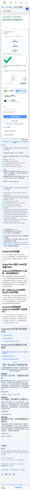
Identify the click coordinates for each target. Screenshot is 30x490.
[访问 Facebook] (6, 474)
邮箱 (4, 106)
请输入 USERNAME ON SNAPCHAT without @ (12, 53)
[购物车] (21, 2)
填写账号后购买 (18, 487)
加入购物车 (15, 120)
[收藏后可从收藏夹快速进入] (27, 9)
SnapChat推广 (8, 7)
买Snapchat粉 (7, 335)
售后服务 (3, 465)
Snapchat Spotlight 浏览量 (11, 341)
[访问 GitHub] (9, 474)
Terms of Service (14, 469)
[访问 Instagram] (2, 474)
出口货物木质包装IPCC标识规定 (10, 359)
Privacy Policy (5, 469)
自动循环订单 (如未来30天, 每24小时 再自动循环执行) (15, 71)
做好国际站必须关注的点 (8, 356)
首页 (2, 7)
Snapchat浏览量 (8, 338)
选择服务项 (5, 33)
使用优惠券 (22, 83)
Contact (22, 469)
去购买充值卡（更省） (15, 101)
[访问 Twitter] (13, 474)
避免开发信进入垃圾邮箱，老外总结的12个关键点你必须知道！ (15, 352)
